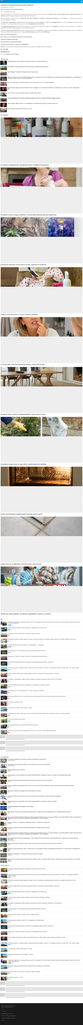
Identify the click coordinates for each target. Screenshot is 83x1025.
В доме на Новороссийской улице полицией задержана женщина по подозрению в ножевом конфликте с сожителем (33, 673)
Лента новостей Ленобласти (8, 1022)
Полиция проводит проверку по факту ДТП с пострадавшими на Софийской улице (26, 920)
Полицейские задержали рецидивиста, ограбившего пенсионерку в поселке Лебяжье (26, 868)
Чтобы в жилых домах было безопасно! (16, 719)
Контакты (4, 1011)
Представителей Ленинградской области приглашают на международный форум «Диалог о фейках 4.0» (31, 662)
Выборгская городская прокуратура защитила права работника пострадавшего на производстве (29, 965)
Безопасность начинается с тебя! (15, 702)
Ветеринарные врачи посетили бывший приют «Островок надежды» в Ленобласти (26, 690)
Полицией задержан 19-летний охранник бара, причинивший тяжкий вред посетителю (27, 650)
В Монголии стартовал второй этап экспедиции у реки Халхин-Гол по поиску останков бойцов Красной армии (32, 730)
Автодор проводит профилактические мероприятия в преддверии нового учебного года (27, 627)
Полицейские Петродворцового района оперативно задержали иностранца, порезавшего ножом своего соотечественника (34, 679)
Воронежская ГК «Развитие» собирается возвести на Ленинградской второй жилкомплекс (27, 656)
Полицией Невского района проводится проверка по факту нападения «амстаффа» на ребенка (29, 684)
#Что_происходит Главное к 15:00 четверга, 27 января (20, 707)
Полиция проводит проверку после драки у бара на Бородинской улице (23, 914)
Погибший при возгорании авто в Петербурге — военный (20, 954)
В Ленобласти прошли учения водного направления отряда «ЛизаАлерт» (24, 633)
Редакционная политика (7, 1013)
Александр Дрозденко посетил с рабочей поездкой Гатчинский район (23, 724)
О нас (3, 1009)
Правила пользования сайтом (8, 1018)
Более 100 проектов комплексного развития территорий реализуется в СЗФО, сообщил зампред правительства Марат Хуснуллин (36, 937)
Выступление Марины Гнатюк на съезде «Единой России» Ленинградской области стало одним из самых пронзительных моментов (37, 696)
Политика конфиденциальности (9, 1015)
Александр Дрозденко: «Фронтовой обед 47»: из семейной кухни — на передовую (26, 644)
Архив (3, 1020)
